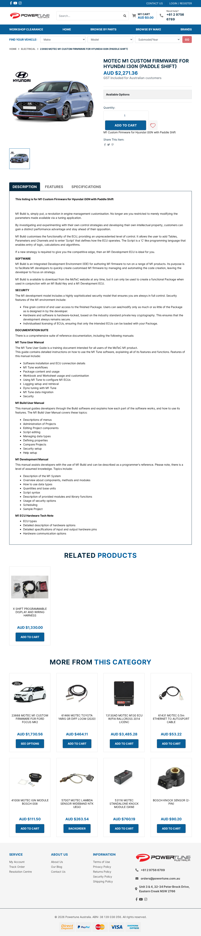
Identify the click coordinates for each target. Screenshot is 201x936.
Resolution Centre (20, 871)
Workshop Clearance (26, 29)
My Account (17, 861)
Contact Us (58, 871)
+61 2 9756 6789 (153, 870)
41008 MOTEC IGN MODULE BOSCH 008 (29, 802)
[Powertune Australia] (29, 15)
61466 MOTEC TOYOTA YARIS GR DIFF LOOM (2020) (77, 717)
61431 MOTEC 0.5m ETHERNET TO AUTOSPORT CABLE (171, 719)
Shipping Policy (103, 881)
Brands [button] (186, 29)
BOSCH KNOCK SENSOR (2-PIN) (171, 802)
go (187, 39)
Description (25, 187)
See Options (30, 743)
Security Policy (102, 876)
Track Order (17, 866)
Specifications (86, 187)
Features (54, 187)
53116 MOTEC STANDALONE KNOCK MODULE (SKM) (124, 804)
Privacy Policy (102, 866)
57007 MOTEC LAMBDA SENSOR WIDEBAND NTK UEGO (76, 804)
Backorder (77, 828)
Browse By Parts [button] (103, 29)
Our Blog (56, 866)
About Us (57, 861)
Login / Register (180, 3)
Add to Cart (126, 125)
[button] (153, 125)
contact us (154, 3)
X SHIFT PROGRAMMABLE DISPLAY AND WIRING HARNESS (30, 612)
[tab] (24, 186)
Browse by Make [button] (148, 29)
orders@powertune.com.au (160, 878)
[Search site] (125, 15)
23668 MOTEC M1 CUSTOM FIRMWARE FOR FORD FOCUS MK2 (30, 719)
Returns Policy (102, 871)
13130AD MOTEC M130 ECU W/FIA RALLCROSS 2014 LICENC (124, 719)
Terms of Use (101, 861)
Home (67, 29)
